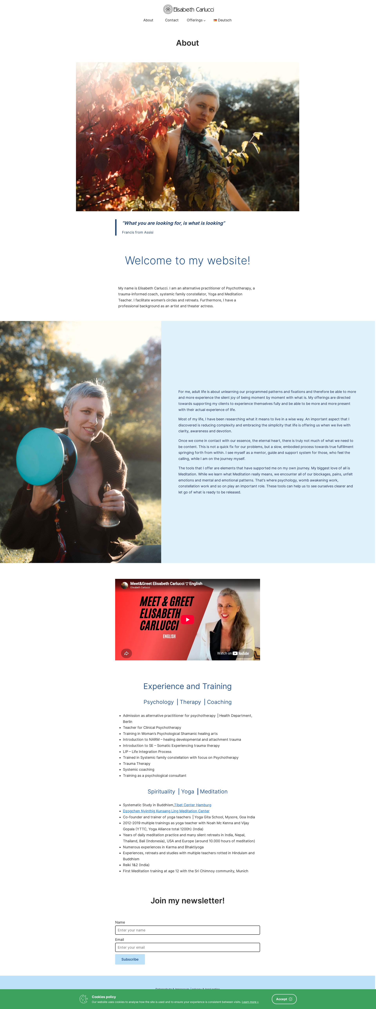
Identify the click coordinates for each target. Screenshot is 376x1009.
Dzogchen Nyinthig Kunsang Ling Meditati (158, 811)
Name (120, 922)
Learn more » (250, 1002)
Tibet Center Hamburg (192, 805)
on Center (201, 811)
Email (119, 939)
